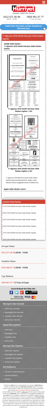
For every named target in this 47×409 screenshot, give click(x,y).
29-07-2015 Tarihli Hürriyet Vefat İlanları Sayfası (19, 219)
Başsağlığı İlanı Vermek (14, 312)
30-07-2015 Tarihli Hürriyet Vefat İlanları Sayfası (19, 213)
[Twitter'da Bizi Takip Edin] (17, 292)
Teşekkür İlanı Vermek (14, 316)
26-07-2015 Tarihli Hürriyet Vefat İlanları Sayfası (19, 239)
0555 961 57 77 (35, 18)
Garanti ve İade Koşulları (15, 372)
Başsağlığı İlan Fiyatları (14, 354)
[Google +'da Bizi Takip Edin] (22, 292)
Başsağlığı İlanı (11, 333)
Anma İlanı (9, 341)
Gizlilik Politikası (11, 375)
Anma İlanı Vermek (12, 320)
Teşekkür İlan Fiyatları (13, 358)
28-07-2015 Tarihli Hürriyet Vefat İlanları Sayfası (19, 226)
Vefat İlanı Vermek (12, 308)
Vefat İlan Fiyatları (12, 351)
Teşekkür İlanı (10, 337)
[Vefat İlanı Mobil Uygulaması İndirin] (31, 292)
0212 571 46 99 (11, 18)
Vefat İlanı (9, 329)
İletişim (8, 379)
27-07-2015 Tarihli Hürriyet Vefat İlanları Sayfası (19, 233)
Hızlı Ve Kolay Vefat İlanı (23, 390)
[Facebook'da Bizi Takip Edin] (12, 292)
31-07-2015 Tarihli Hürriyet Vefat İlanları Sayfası (19, 206)
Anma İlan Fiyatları (12, 362)
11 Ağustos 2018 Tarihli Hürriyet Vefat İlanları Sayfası (22, 47)
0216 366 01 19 (8, 267)
